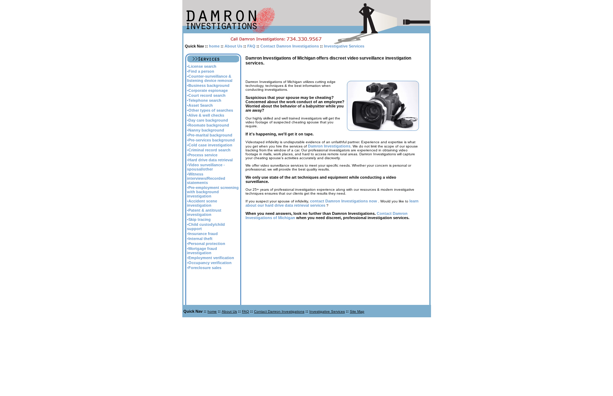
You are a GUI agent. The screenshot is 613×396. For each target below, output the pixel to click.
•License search (201, 66)
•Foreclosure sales (204, 268)
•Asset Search (200, 105)
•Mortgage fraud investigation (202, 250)
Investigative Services (344, 46)
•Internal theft (199, 238)
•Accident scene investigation (202, 203)
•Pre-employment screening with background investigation (213, 191)
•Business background (208, 85)
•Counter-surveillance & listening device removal (209, 78)
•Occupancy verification (209, 263)
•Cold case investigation (209, 145)
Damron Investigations (329, 146)
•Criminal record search (209, 150)
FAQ (251, 46)
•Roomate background (208, 125)
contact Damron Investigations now (343, 201)
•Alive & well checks (205, 115)
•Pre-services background (211, 140)
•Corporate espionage (207, 90)
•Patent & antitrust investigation (204, 212)
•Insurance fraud (202, 234)
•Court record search (206, 95)
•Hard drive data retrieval (210, 160)
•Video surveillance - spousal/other (206, 167)
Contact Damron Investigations (289, 46)
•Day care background (207, 120)
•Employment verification (210, 258)
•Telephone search (204, 100)
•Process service (202, 155)
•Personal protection (206, 243)
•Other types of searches (210, 110)
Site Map (357, 311)
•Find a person (200, 71)
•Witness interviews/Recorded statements (206, 178)
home (214, 46)
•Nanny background (205, 130)
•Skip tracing (199, 219)
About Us (233, 46)
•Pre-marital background (209, 135)
